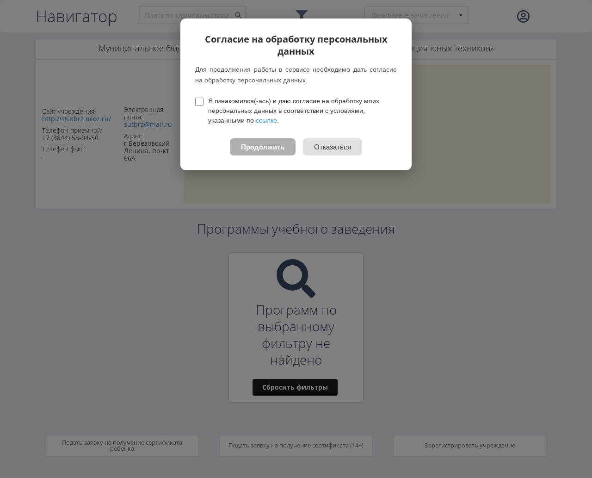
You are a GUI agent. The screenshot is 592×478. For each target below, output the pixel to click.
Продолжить (262, 147)
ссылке (266, 120)
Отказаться (332, 147)
